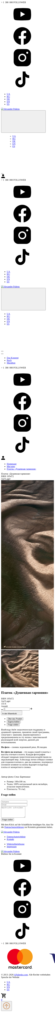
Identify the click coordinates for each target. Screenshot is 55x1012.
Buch (9, 360)
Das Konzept (12, 358)
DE (8, 99)
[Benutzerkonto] (22, 170)
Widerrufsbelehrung (15, 844)
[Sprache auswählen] (23, 121)
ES (8, 104)
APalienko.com (21, 974)
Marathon (11, 363)
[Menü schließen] (2, 353)
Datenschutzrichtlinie (16, 837)
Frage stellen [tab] (13, 725)
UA (8, 94)
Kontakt (10, 839)
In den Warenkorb (9, 714)
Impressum (11, 846)
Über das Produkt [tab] (15, 719)
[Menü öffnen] (2, 173)
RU (8, 96)
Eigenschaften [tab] (14, 722)
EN (8, 101)
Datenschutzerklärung (14, 827)
